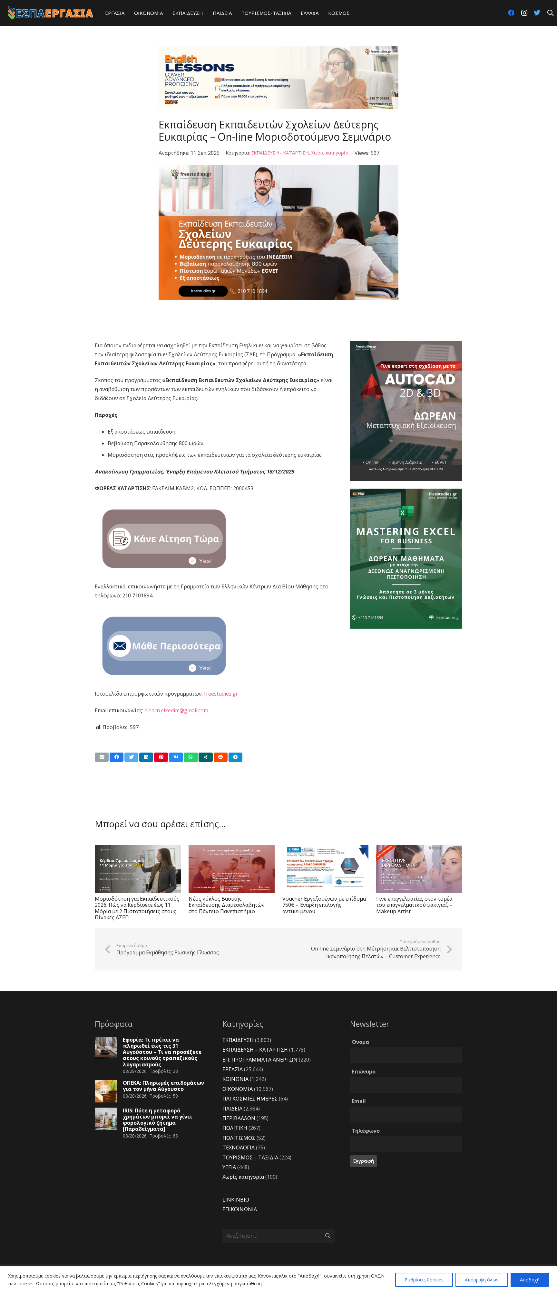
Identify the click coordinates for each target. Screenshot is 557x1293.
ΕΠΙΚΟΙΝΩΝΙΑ (239, 1209)
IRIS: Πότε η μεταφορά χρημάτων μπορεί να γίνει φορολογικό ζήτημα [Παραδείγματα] (157, 1120)
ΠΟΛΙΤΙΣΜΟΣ (238, 1137)
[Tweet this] (131, 757)
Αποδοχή (530, 1280)
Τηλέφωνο (366, 1130)
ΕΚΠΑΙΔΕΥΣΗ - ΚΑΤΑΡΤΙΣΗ (280, 153)
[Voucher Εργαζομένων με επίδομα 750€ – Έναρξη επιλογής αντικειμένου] (325, 869)
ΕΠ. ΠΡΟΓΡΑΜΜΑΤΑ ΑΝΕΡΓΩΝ (260, 1059)
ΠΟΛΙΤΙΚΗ (234, 1127)
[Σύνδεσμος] (50, 12)
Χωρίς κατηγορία (329, 153)
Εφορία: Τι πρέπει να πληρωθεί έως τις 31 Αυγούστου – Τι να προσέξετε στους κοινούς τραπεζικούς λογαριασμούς (162, 1052)
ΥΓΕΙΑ (229, 1167)
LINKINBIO (235, 1199)
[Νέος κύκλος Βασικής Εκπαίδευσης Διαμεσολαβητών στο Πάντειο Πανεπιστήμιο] (232, 869)
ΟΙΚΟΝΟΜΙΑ (237, 1088)
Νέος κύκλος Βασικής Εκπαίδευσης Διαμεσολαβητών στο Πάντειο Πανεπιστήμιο (227, 904)
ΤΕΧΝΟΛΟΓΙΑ (238, 1147)
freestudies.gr (221, 693)
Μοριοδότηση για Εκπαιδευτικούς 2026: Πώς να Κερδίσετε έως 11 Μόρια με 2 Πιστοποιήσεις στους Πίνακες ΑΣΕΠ (137, 908)
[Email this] (102, 757)
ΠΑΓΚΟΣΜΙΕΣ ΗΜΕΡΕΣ (250, 1098)
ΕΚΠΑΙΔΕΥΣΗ (238, 1040)
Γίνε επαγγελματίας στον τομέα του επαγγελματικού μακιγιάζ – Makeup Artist (414, 904)
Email (359, 1101)
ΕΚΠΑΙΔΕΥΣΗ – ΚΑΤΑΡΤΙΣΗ (255, 1049)
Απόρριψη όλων (482, 1280)
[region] (278, 1279)
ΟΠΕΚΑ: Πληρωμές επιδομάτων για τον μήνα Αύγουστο (163, 1085)
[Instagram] (524, 12)
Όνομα (360, 1041)
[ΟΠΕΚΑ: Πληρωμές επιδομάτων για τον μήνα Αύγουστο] (106, 1091)
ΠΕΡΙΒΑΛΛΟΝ (238, 1118)
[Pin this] (161, 757)
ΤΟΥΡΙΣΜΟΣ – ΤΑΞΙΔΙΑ (250, 1157)
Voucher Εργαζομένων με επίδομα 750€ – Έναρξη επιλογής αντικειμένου (324, 904)
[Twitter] (537, 12)
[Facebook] (511, 12)
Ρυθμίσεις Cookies (424, 1280)
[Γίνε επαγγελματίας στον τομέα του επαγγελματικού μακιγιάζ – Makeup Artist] (419, 869)
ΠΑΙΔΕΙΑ (232, 1108)
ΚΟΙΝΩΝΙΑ (235, 1078)
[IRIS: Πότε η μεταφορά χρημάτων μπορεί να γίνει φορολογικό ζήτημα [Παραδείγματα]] (106, 1119)
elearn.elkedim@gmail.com (176, 710)
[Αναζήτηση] (550, 13)
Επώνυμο (364, 1071)
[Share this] (116, 757)
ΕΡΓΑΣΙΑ (232, 1069)
